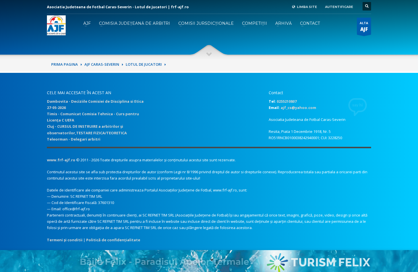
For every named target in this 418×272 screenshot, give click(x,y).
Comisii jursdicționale (206, 23)
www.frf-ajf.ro (61, 159)
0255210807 (287, 101)
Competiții (254, 23)
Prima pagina (64, 64)
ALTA (364, 26)
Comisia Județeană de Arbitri (134, 23)
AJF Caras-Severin (101, 64)
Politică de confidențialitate (113, 239)
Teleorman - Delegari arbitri (73, 139)
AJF (87, 23)
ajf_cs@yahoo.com (298, 107)
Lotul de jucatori (144, 64)
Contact (310, 23)
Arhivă (283, 23)
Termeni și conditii (64, 239)
